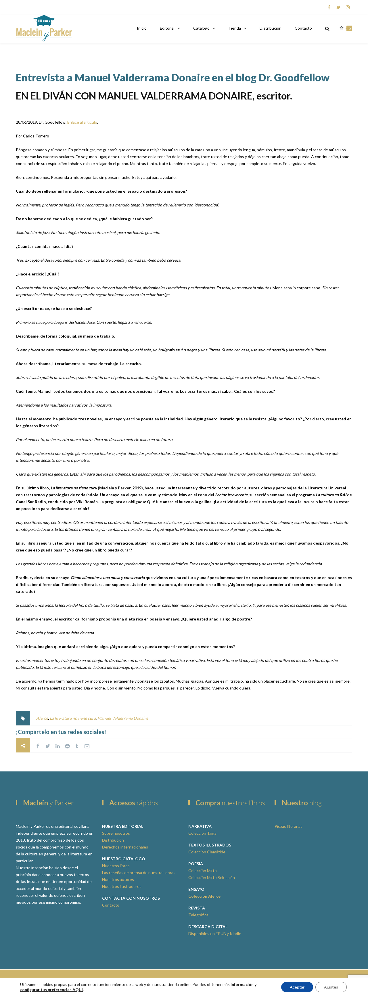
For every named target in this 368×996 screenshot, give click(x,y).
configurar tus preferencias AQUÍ (51, 989)
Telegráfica (198, 914)
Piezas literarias (288, 826)
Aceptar (297, 986)
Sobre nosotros (116, 833)
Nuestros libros (116, 865)
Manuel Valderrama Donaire (122, 718)
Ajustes (331, 986)
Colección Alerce (204, 896)
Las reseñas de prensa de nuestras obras (138, 872)
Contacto (303, 28)
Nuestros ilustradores (121, 886)
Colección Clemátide (206, 851)
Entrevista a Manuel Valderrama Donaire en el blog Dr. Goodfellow (172, 77)
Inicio (142, 28)
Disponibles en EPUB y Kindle (214, 933)
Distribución (270, 28)
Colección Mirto (202, 870)
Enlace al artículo (82, 122)
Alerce (42, 718)
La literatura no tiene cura (73, 718)
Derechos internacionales (125, 846)
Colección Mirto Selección (211, 877)
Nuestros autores (118, 879)
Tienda (234, 28)
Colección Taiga (202, 833)
